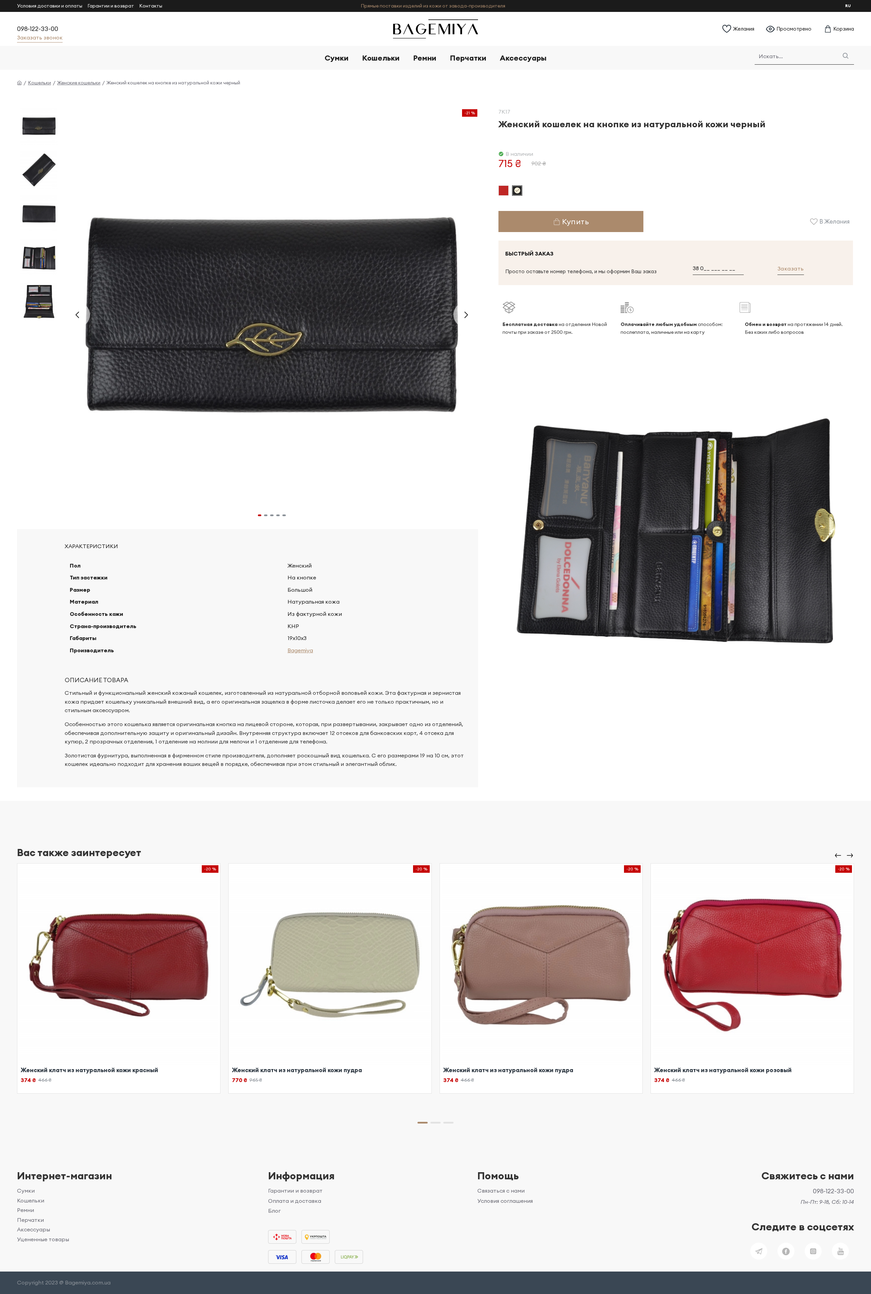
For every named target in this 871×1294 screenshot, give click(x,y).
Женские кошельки (78, 83)
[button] (77, 315)
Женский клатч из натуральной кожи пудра (297, 1070)
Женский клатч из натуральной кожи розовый (723, 1070)
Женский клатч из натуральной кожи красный (89, 1070)
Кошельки (39, 83)
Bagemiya (300, 650)
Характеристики (91, 546)
